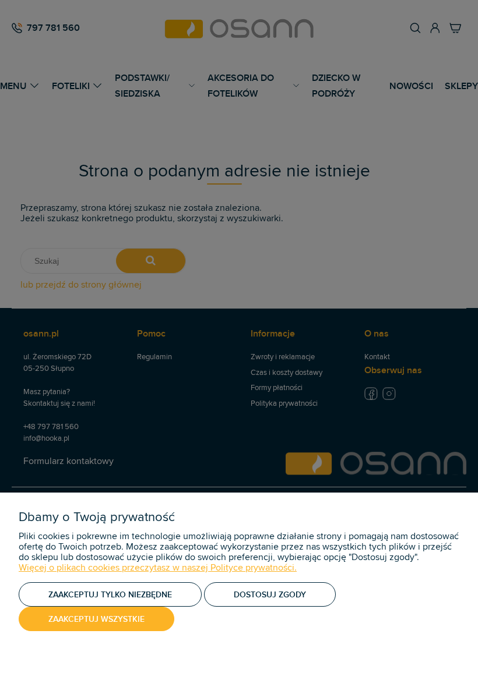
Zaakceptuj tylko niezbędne (110, 594)
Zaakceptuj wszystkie (96, 619)
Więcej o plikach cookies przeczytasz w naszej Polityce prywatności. (158, 567)
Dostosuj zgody (270, 594)
